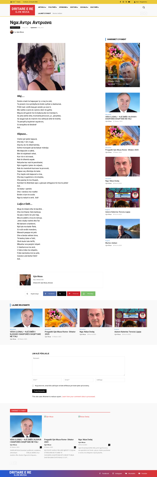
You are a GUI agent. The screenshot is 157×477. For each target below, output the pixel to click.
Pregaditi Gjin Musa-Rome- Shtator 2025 (122, 150)
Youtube (144, 473)
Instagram (118, 473)
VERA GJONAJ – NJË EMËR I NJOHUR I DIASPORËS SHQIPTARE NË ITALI (121, 118)
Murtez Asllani (57, 13)
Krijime (107, 209)
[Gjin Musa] (12, 32)
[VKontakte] (126, 473)
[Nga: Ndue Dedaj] (123, 65)
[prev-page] (11, 463)
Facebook (105, 473)
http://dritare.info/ (38, 279)
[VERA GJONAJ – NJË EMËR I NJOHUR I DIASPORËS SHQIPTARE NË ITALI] (122, 102)
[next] (145, 13)
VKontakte (131, 473)
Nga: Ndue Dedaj (115, 81)
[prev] (141, 13)
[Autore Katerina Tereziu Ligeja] (122, 197)
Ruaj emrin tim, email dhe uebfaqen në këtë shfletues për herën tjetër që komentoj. (62, 386)
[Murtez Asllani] (122, 228)
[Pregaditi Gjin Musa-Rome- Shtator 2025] (122, 135)
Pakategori (15, 27)
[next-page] (15, 463)
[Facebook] (120, 1)
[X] (126, 1)
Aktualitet (113, 77)
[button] (143, 7)
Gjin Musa (20, 32)
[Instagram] (123, 1)
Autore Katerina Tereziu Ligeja (117, 212)
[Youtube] (129, 1)
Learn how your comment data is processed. (78, 396)
